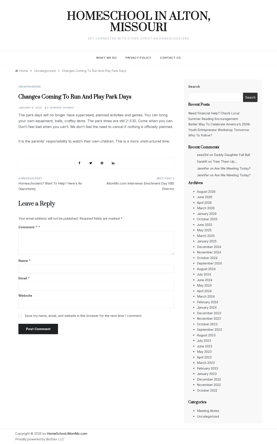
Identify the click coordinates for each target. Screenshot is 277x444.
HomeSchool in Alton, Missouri (138, 22)
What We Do (106, 57)
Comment (27, 227)
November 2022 (209, 385)
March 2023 (206, 363)
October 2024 (207, 258)
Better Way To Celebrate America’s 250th (219, 124)
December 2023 (209, 313)
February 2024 (207, 302)
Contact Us (170, 57)
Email (24, 278)
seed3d (202, 155)
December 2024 (209, 247)
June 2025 (204, 225)
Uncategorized (29, 86)
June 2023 (204, 346)
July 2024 (204, 274)
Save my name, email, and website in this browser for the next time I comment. (83, 316)
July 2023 (204, 341)
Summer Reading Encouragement (213, 119)
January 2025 (207, 241)
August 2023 (206, 335)
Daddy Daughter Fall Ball (232, 155)
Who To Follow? (200, 135)
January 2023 (207, 374)
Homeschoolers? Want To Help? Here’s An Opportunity (50, 186)
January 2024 (207, 307)
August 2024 (206, 269)
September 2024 (209, 263)
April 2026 (204, 203)
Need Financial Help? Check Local (213, 113)
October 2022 (207, 390)
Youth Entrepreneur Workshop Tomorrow (218, 130)
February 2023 (207, 368)
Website (25, 295)
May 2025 (204, 230)
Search (194, 86)
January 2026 (207, 214)
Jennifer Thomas (61, 107)
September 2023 (209, 329)
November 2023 (209, 318)
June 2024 (204, 280)
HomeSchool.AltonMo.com (67, 433)
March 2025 (206, 236)
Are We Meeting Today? (232, 168)
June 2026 (204, 197)
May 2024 (204, 285)
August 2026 (206, 192)
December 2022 (209, 379)
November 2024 (209, 252)
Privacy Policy (138, 57)
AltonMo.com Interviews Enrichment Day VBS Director (140, 186)
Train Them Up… (225, 161)
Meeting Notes (208, 411)
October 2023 (207, 324)
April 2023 (204, 357)
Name (24, 261)
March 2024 (206, 296)
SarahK (202, 161)
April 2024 (204, 291)
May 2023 (204, 352)
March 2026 (206, 208)
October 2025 (207, 219)
